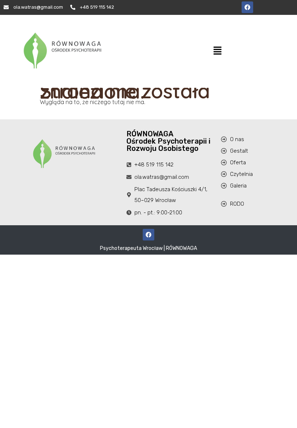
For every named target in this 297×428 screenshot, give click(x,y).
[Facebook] (247, 7)
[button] (217, 51)
